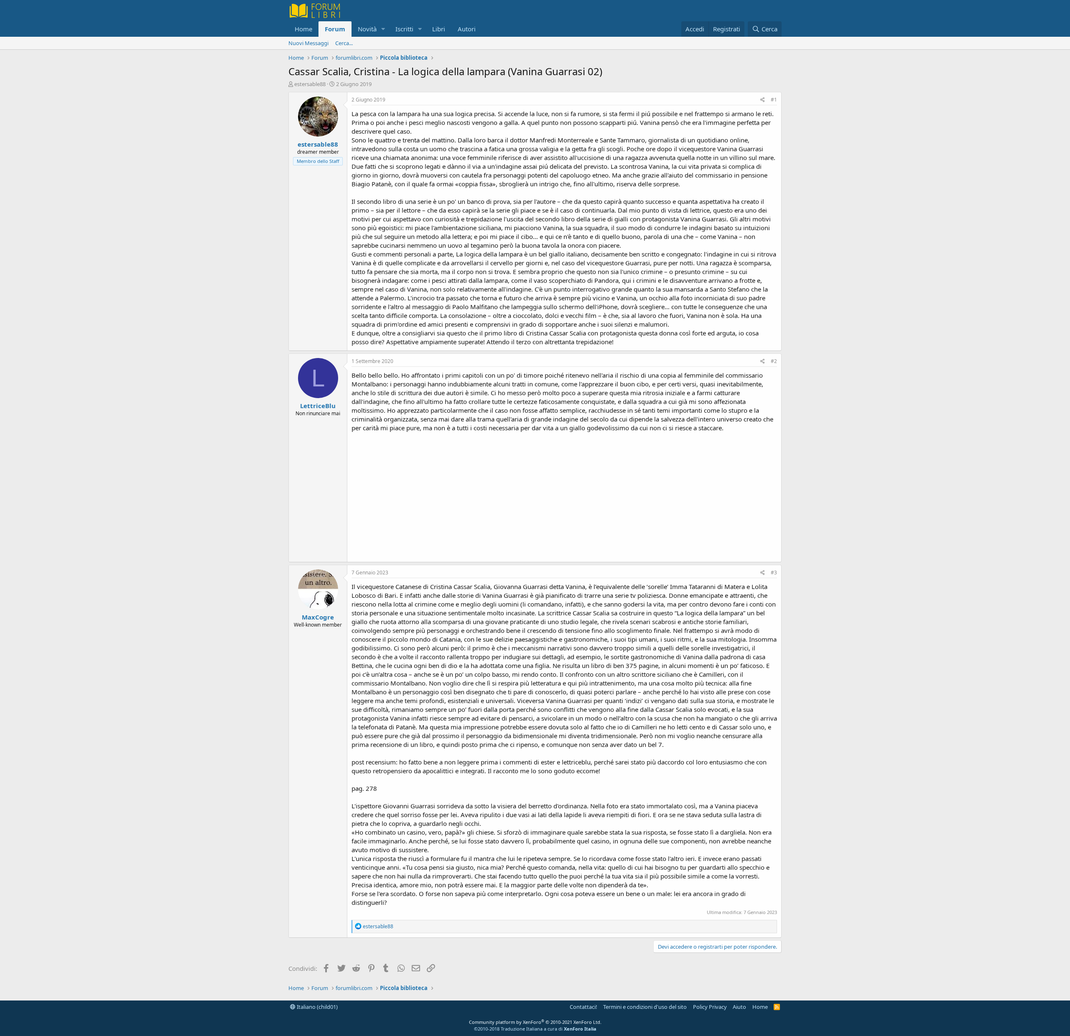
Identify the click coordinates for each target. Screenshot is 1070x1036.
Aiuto (739, 1007)
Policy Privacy (710, 1007)
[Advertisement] (564, 495)
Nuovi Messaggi (308, 43)
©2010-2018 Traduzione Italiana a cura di (535, 1029)
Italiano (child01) (317, 1007)
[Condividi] (762, 100)
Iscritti (404, 29)
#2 (774, 361)
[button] (383, 29)
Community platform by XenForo (535, 1022)
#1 (774, 99)
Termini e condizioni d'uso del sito (645, 1007)
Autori (467, 29)
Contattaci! (583, 1007)
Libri (438, 29)
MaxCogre (318, 617)
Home (303, 29)
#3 (774, 572)
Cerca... (344, 43)
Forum (335, 29)
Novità (367, 29)
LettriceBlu (318, 405)
